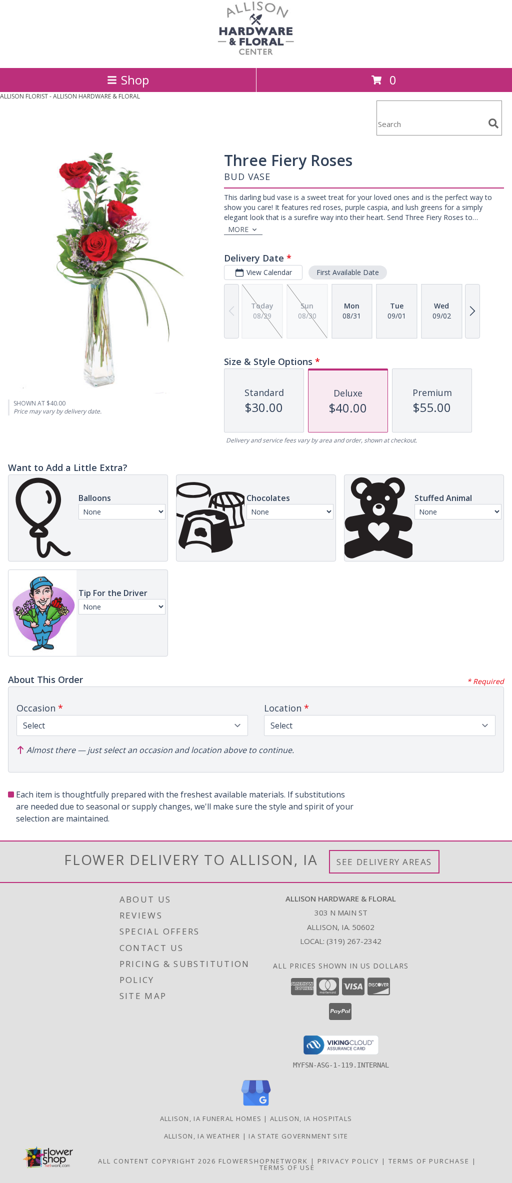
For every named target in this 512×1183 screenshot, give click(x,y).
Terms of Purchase (429, 1161)
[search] (494, 123)
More (238, 229)
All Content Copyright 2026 (157, 1161)
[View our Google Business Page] (256, 1106)
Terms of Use (287, 1167)
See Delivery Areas (384, 862)
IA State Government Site (298, 1136)
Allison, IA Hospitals (311, 1118)
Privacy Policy (348, 1161)
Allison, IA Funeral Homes (211, 1118)
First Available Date (347, 272)
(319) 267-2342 (354, 941)
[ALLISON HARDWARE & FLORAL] (256, 53)
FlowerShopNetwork (263, 1161)
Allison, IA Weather (202, 1136)
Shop (135, 80)
